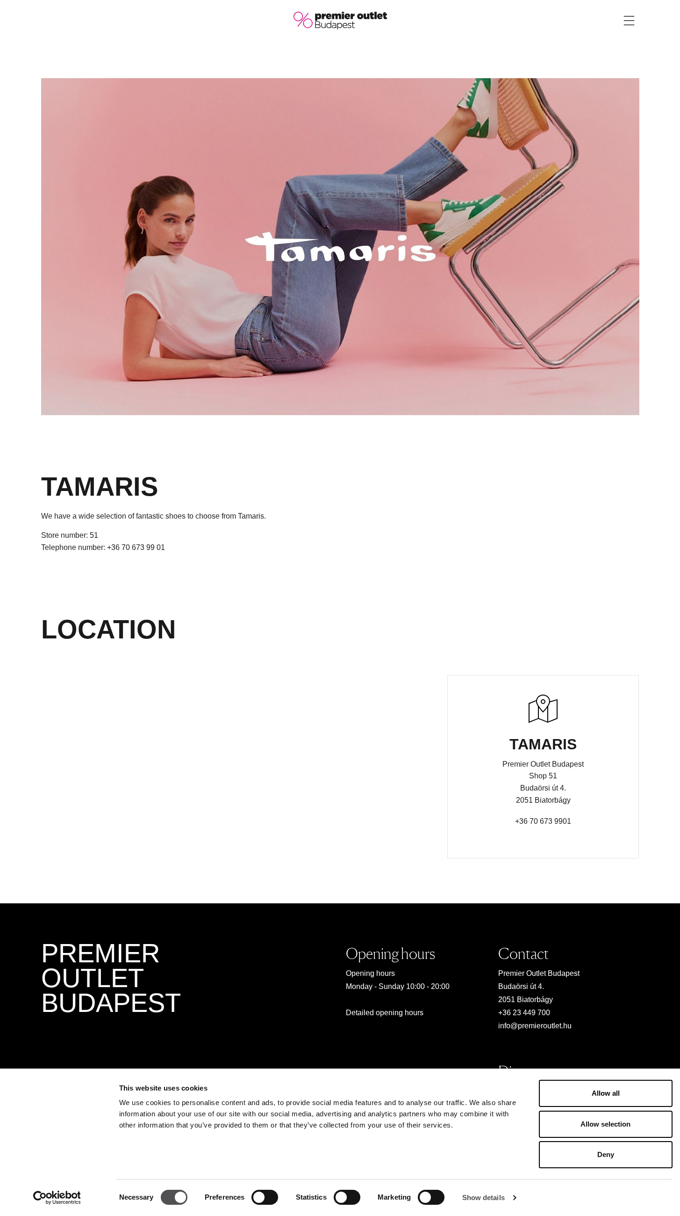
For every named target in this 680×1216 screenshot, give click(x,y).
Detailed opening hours (384, 1013)
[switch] (264, 1197)
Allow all (606, 1093)
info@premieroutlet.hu (535, 1026)
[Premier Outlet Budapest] (340, 20)
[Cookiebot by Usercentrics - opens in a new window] (57, 1198)
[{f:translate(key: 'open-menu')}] (629, 21)
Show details (483, 1197)
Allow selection (605, 1124)
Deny (605, 1154)
